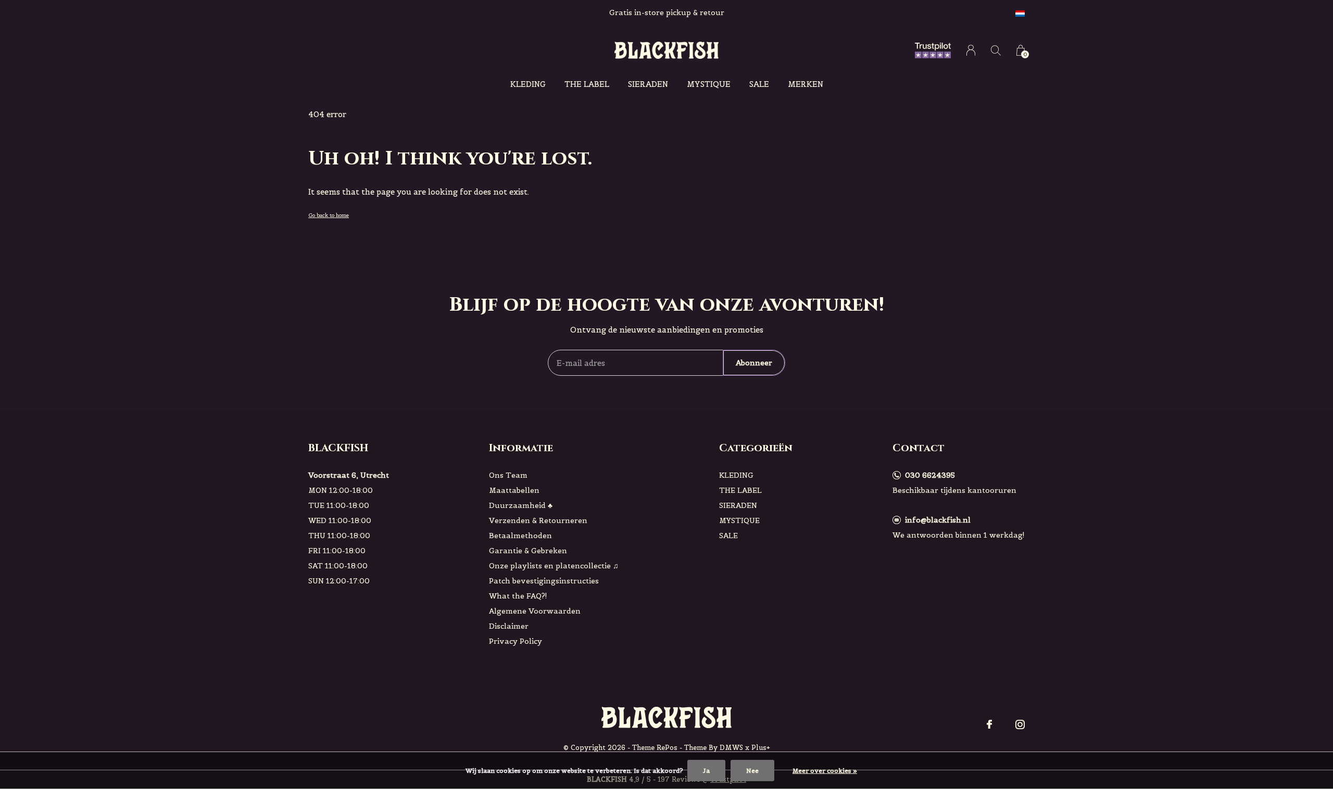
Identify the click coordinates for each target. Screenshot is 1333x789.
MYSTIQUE (709, 84)
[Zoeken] (996, 50)
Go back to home (328, 215)
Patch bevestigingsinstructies (544, 581)
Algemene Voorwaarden (535, 611)
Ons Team (508, 475)
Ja (706, 770)
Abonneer (754, 362)
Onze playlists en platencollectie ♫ (554, 565)
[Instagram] (1020, 724)
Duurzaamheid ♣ (520, 505)
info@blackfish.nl (938, 520)
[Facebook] (989, 724)
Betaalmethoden (520, 535)
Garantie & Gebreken (528, 550)
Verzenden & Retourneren (538, 520)
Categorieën (756, 448)
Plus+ (760, 747)
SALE (759, 84)
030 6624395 (930, 475)
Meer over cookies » (825, 770)
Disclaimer (509, 626)
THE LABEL (586, 84)
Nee (752, 770)
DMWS (731, 747)
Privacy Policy (515, 641)
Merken (805, 84)
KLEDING (528, 84)
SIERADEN (648, 84)
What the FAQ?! (518, 596)
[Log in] (970, 50)
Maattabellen (514, 490)
